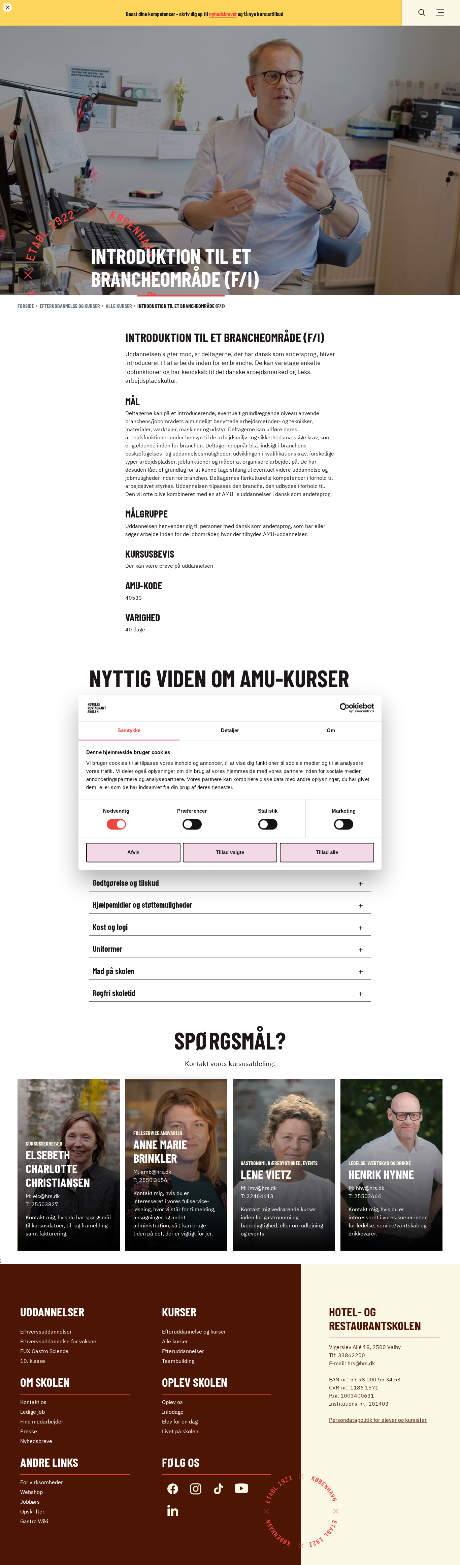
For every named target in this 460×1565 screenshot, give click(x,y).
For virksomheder (41, 1482)
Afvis (133, 852)
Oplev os (172, 1402)
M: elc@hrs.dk (43, 1196)
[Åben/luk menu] (440, 12)
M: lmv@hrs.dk (258, 1188)
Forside (26, 306)
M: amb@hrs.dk (152, 1171)
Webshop (31, 1492)
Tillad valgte (230, 852)
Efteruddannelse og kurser (70, 306)
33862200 (351, 1355)
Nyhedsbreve (36, 1441)
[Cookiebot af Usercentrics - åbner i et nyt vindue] (344, 708)
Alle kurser (119, 306)
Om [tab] (331, 730)
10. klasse (32, 1360)
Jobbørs (30, 1501)
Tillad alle (327, 852)
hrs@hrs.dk (361, 1363)
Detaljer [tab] (230, 730)
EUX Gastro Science (44, 1351)
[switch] (192, 824)
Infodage (173, 1411)
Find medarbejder (41, 1421)
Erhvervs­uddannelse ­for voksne (58, 1341)
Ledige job (32, 1411)
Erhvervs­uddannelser (46, 1331)
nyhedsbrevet (223, 13)
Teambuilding (178, 1360)
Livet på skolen (180, 1431)
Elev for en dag (180, 1421)
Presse (28, 1431)
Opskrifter (32, 1511)
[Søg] (421, 12)
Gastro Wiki (34, 1521)
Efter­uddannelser (183, 1351)
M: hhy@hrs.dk (366, 1188)
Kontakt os (33, 1402)
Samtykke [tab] (129, 730)
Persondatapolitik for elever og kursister (378, 1419)
